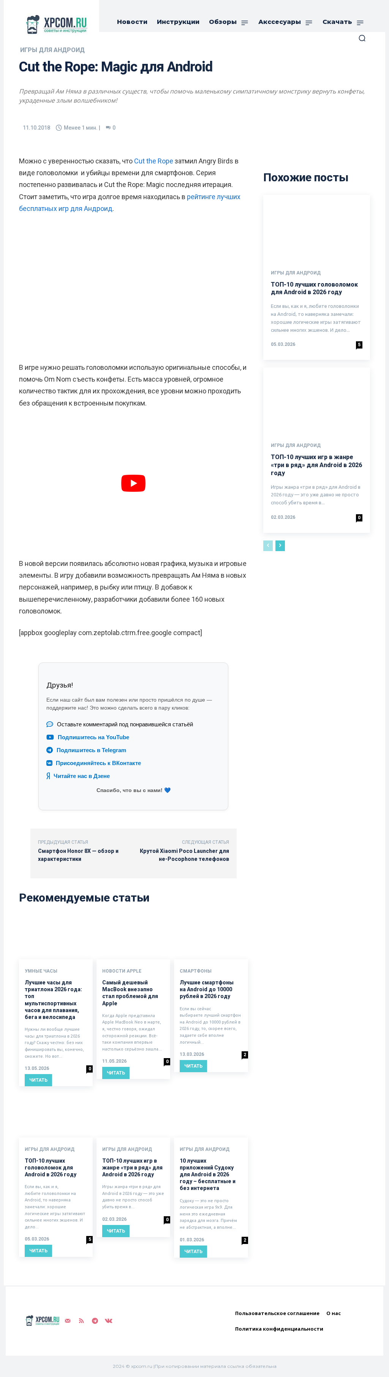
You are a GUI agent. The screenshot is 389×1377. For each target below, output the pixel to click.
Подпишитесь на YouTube (93, 737)
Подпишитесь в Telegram (91, 750)
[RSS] (81, 1321)
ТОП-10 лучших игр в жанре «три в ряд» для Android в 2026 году (132, 1167)
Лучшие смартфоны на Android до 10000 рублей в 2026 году (207, 989)
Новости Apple (121, 971)
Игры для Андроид (49, 1149)
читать (38, 1080)
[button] (362, 38)
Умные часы (41, 971)
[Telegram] (95, 1321)
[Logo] (55, 24)
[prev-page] (268, 545)
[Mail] (68, 1321)
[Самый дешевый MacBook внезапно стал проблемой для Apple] (133, 937)
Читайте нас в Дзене (82, 776)
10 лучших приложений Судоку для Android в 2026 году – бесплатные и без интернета (208, 1175)
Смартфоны (196, 971)
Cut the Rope (153, 161)
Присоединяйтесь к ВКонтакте (98, 763)
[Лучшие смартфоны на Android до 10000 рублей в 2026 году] (211, 937)
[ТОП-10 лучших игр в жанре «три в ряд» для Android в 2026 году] (133, 1115)
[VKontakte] (109, 1321)
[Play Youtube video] (133, 483)
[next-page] (280, 545)
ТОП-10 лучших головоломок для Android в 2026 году (50, 1167)
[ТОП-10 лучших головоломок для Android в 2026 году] (56, 1115)
